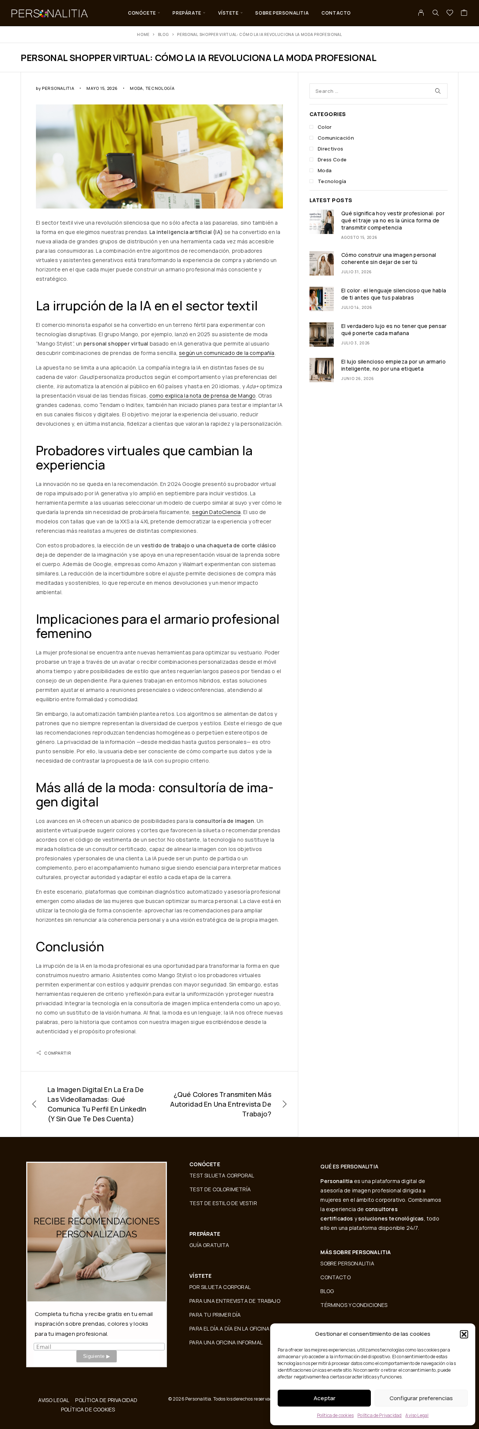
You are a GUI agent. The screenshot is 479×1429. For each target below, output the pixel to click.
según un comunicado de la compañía (226, 352)
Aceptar (324, 1398)
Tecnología (160, 88)
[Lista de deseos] (450, 13)
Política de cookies (335, 1415)
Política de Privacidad (379, 1415)
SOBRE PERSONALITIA (282, 13)
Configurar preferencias (421, 1398)
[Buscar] (435, 12)
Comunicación (336, 137)
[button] (464, 1334)
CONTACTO (336, 13)
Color (325, 127)
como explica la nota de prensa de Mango (202, 395)
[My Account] (421, 12)
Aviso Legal (416, 1415)
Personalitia (58, 88)
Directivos (330, 148)
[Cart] (464, 13)
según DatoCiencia (216, 512)
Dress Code (332, 159)
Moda (136, 88)
